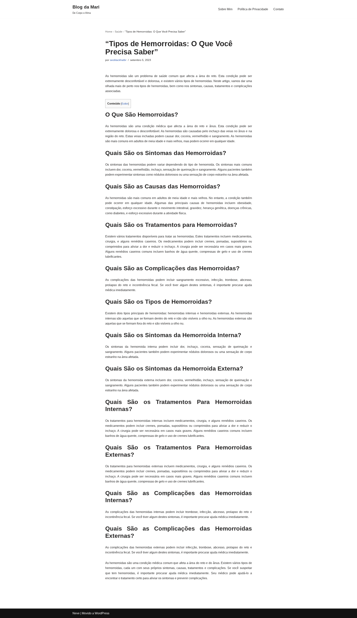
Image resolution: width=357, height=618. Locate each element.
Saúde (118, 31)
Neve (76, 613)
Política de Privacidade (253, 9)
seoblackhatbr (118, 59)
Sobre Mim (225, 9)
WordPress (102, 613)
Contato (278, 9)
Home (108, 31)
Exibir (125, 103)
